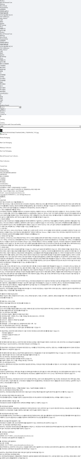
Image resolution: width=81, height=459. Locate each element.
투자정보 (2, 84)
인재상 (2, 76)
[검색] (20, 107)
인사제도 (2, 78)
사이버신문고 (4, 93)
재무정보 (2, 91)
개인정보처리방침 (5, 185)
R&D (1, 21)
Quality (2, 23)
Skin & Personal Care (6, 2)
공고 (1, 86)
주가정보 (2, 89)
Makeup (2, 4)
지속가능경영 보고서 (6, 15)
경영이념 (2, 69)
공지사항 (2, 30)
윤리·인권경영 (4, 63)
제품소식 (2, 28)
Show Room (3, 6)
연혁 (1, 71)
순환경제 (2, 9)
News (1, 27)
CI (0, 73)
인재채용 (2, 75)
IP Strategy (3, 25)
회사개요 (2, 67)
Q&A (1, 82)
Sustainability (4, 7)
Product (2, 1)
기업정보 (2, 65)
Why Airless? (3, 18)
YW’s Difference (4, 16)
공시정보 (2, 88)
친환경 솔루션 (4, 11)
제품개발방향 (4, 13)
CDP (1, 20)
